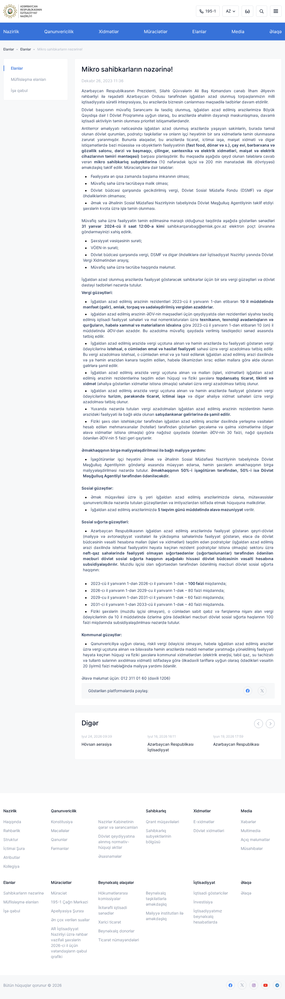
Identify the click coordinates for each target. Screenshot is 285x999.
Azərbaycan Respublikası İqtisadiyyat (170, 747)
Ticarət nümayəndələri (118, 939)
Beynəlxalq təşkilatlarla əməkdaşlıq (156, 898)
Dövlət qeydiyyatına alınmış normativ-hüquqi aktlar (116, 842)
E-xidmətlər (203, 821)
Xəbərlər (248, 821)
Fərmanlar (60, 848)
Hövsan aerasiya (97, 744)
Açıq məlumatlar (255, 839)
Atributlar (11, 857)
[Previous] (258, 723)
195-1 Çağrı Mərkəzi (69, 902)
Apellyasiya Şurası (67, 910)
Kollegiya (11, 866)
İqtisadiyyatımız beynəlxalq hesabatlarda (207, 916)
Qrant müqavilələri (162, 821)
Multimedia (251, 830)
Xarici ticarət (109, 922)
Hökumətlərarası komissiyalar (113, 896)
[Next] (270, 723)
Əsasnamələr (110, 856)
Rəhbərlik (11, 830)
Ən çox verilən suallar (70, 919)
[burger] (276, 11)
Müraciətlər (156, 31)
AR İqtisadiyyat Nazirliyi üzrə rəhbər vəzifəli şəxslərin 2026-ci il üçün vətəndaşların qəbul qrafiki (69, 942)
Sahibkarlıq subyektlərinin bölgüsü (158, 836)
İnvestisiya (203, 902)
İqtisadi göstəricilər (210, 893)
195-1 (210, 11)
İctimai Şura (14, 848)
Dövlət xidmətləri (208, 830)
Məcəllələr (60, 830)
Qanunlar (59, 839)
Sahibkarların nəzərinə (23, 893)
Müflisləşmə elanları (28, 79)
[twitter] (262, 690)
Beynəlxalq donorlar (116, 930)
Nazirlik (11, 31)
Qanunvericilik (59, 31)
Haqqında (12, 821)
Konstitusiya (62, 821)
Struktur (10, 839)
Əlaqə (275, 31)
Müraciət (59, 893)
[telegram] (277, 985)
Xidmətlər (109, 31)
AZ (228, 11)
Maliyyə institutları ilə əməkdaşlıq (164, 916)
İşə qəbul (19, 90)
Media (238, 31)
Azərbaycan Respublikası (236, 744)
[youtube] (265, 985)
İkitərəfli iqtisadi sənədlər (112, 910)
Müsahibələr (252, 848)
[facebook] (230, 985)
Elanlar (199, 31)
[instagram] (253, 985)
